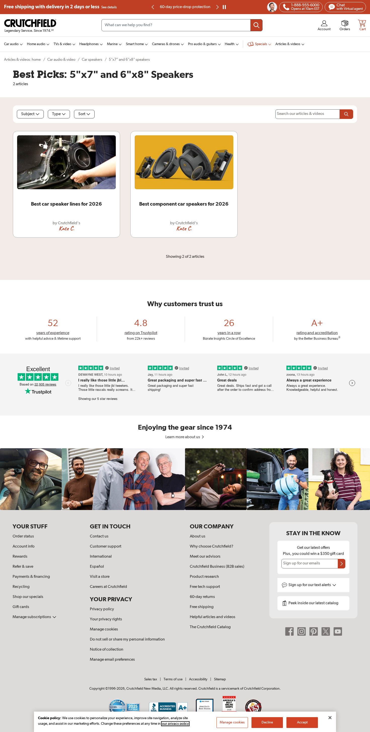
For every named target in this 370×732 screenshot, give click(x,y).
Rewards (20, 557)
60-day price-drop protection (185, 7)
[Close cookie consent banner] (330, 718)
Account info (23, 547)
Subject (27, 114)
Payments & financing (31, 577)
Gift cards (21, 607)
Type (56, 114)
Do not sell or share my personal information (127, 640)
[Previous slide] (153, 7)
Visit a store (99, 577)
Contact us (99, 536)
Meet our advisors (205, 557)
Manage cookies (104, 629)
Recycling (21, 587)
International (101, 557)
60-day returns (202, 597)
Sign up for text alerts (310, 585)
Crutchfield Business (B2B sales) (217, 567)
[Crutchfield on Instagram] (302, 631)
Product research (204, 577)
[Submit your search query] (256, 25)
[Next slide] (217, 7)
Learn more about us (183, 437)
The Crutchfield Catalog (210, 627)
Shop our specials (28, 597)
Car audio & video (61, 59)
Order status (23, 536)
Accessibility (198, 679)
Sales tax (150, 679)
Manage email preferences (112, 660)
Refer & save (23, 567)
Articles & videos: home (22, 59)
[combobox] (182, 25)
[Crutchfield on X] (326, 631)
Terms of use (173, 679)
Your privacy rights (106, 619)
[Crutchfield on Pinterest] (314, 631)
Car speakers (92, 59)
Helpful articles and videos (212, 617)
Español (97, 567)
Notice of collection (106, 650)
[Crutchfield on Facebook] (289, 631)
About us (197, 536)
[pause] (224, 7)
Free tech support (205, 587)
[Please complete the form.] (346, 114)
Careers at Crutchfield (108, 587)
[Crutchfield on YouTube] (338, 631)
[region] (185, 479)
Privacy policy (102, 609)
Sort (81, 114)
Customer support (105, 547)
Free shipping (60, 7)
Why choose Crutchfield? (211, 547)
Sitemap (220, 679)
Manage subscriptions (32, 617)
